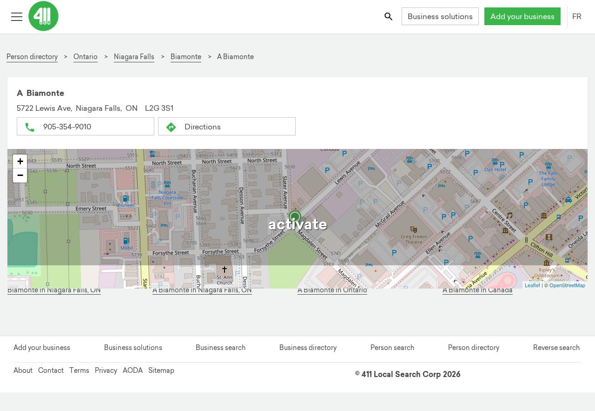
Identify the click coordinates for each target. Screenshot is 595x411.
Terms (79, 370)
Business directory (308, 348)
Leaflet (532, 285)
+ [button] (20, 161)
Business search (220, 348)
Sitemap (161, 370)
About (23, 370)
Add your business (522, 16)
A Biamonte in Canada (478, 290)
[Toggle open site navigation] (16, 16)
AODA (133, 370)
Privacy (106, 370)
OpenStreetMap (567, 285)
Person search (392, 348)
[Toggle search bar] (389, 16)
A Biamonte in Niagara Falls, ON (202, 290)
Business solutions (440, 16)
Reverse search (556, 348)
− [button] (20, 175)
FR (577, 16)
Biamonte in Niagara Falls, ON (54, 290)
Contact (51, 370)
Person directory (473, 348)
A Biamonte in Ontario (332, 290)
